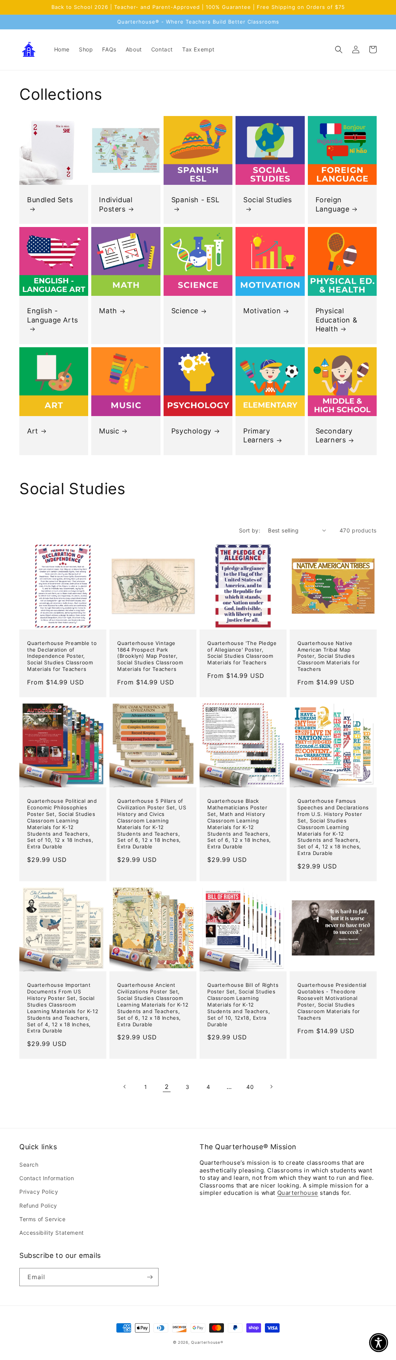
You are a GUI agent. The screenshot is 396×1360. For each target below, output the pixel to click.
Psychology (191, 431)
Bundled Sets (50, 200)
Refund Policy (38, 1205)
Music (109, 431)
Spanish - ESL (195, 200)
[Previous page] (124, 1086)
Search (29, 1164)
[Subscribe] (149, 1277)
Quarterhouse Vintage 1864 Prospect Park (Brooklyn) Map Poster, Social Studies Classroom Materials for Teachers (150, 656)
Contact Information (46, 1178)
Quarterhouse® (207, 1342)
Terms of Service (42, 1219)
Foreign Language (333, 204)
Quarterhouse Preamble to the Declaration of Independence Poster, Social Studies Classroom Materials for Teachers (62, 656)
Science (184, 311)
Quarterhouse (297, 1192)
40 (250, 1087)
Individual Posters (115, 204)
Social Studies (267, 200)
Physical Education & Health (337, 320)
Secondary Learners (334, 435)
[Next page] (271, 1086)
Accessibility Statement (51, 1232)
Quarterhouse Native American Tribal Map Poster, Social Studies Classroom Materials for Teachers (328, 656)
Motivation (262, 311)
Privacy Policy (38, 1191)
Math (108, 311)
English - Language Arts (52, 315)
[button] (338, 49)
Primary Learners (258, 435)
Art (32, 431)
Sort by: (249, 530)
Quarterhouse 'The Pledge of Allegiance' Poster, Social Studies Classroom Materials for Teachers (242, 653)
